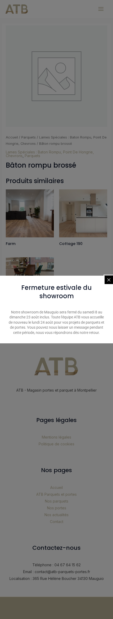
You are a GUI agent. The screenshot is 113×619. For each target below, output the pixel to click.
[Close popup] (109, 280)
